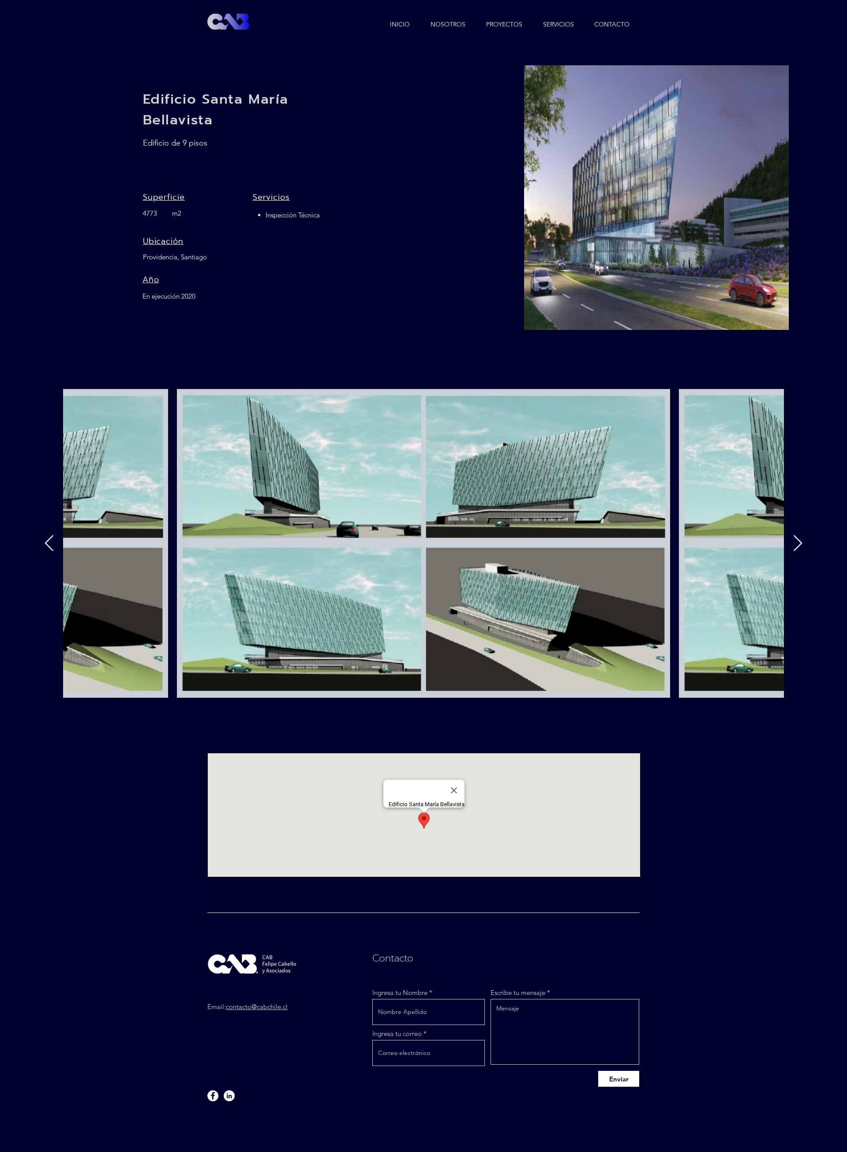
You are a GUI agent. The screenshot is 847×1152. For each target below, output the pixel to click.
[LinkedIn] (229, 1095)
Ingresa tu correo (397, 1033)
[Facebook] (212, 1095)
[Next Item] (798, 543)
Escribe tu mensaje (518, 992)
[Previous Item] (49, 543)
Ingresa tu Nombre (399, 992)
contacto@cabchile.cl (257, 1006)
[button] (504, 20)
